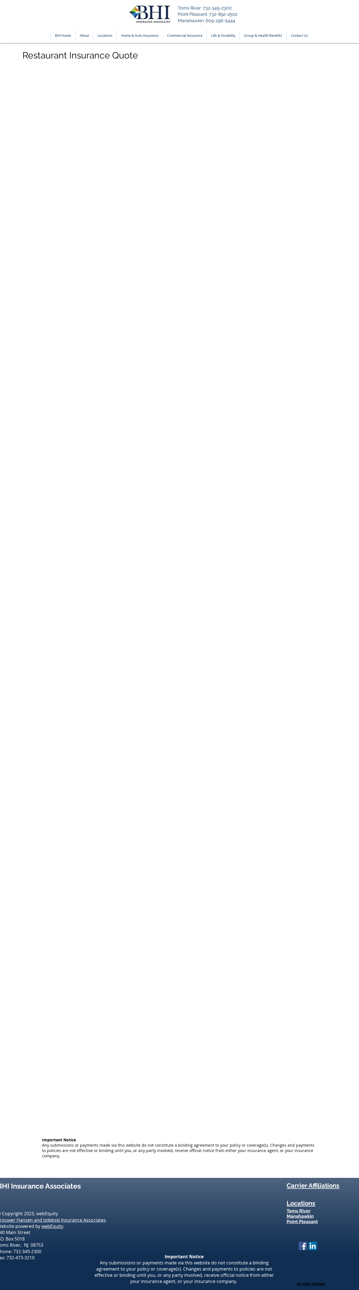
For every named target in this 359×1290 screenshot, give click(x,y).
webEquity (52, 1226)
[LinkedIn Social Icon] (313, 1246)
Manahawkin (300, 1216)
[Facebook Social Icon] (303, 1246)
